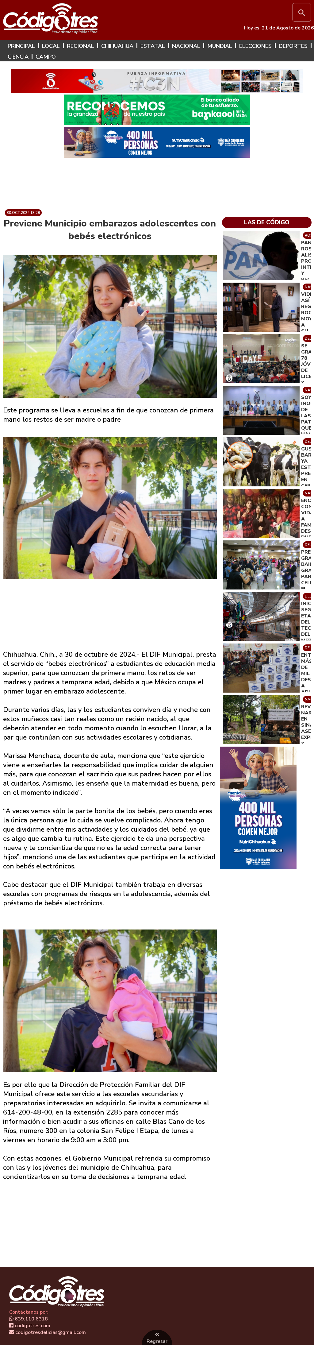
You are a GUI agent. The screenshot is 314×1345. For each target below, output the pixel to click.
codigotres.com (31, 1325)
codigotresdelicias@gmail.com (50, 1332)
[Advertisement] (157, 181)
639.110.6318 (30, 1319)
